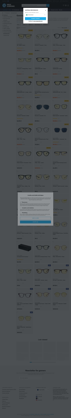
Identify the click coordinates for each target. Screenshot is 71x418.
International (30, 14)
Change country (35, 18)
